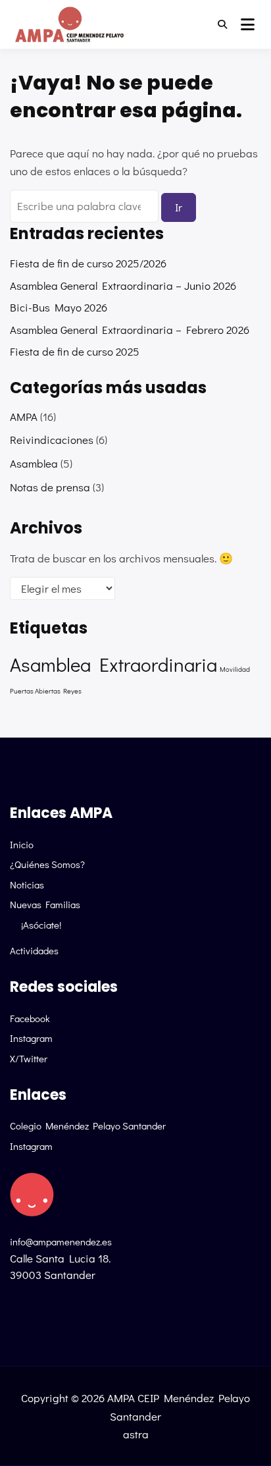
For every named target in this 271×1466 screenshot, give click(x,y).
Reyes (72, 690)
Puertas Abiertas (35, 690)
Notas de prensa (50, 487)
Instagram (31, 1038)
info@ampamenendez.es (61, 1241)
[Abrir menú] (247, 24)
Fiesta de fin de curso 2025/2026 (88, 263)
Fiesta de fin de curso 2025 (74, 351)
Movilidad (235, 669)
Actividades (34, 950)
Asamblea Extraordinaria (113, 664)
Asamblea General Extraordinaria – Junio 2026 (123, 285)
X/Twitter (28, 1058)
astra (136, 1434)
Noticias (27, 884)
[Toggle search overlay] (222, 24)
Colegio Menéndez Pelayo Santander (88, 1125)
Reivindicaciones (51, 439)
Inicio (22, 844)
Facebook (30, 1018)
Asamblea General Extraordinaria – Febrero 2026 (129, 329)
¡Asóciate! (41, 924)
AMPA (23, 416)
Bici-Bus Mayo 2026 (58, 307)
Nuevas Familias (45, 904)
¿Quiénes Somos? (47, 864)
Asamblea (34, 463)
